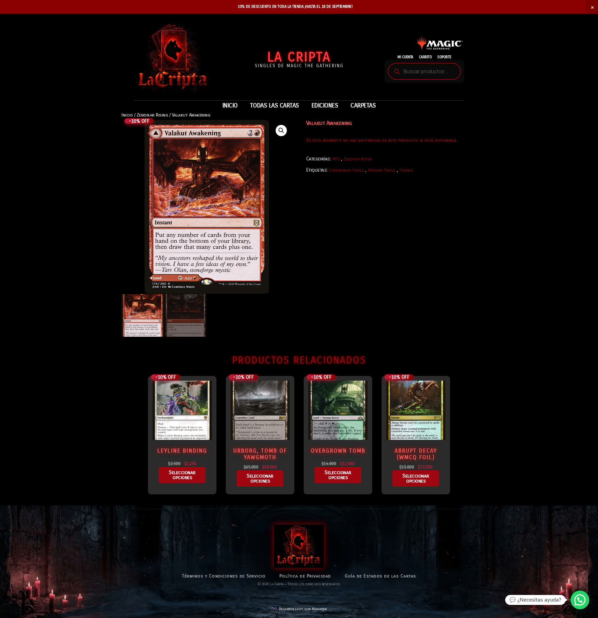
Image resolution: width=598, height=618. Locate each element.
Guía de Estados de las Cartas (380, 576)
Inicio (127, 115)
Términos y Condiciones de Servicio (223, 576)
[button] (281, 130)
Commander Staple (346, 170)
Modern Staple (381, 170)
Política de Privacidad (305, 576)
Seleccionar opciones (182, 474)
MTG (336, 159)
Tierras (406, 170)
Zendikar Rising (152, 115)
